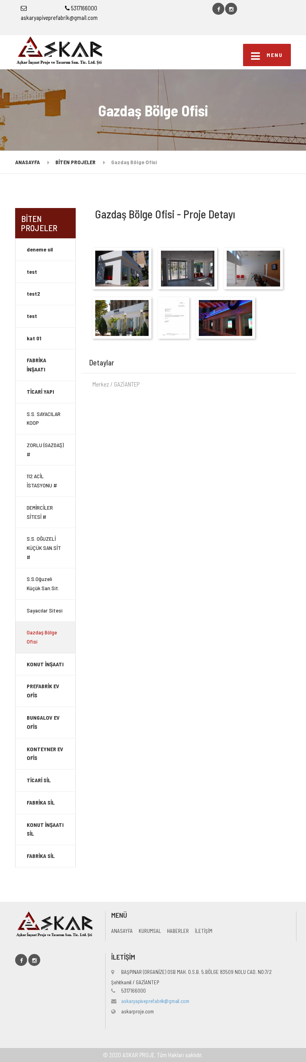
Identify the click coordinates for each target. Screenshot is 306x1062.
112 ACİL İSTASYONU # (42, 481)
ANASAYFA (27, 162)
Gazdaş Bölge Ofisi (42, 637)
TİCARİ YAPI (40, 391)
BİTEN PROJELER (75, 162)
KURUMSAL (150, 931)
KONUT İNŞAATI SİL (45, 829)
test (32, 271)
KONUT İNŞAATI (45, 664)
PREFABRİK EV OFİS (43, 691)
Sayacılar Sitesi (45, 610)
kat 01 (34, 338)
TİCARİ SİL (39, 780)
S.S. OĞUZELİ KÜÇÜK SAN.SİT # (44, 547)
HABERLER (178, 931)
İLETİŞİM (203, 931)
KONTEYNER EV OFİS (45, 754)
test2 (33, 293)
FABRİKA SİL (41, 802)
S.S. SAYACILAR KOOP (44, 418)
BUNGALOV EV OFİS (43, 722)
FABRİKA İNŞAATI (36, 365)
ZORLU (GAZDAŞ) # (45, 449)
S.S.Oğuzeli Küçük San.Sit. (43, 583)
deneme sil (40, 249)
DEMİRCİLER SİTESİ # (40, 512)
